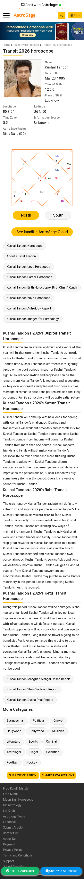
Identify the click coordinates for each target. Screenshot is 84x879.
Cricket (58, 720)
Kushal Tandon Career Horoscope (29, 277)
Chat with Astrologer (40, 5)
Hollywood (14, 731)
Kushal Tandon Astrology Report (29, 308)
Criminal (51, 741)
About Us (9, 839)
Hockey (31, 762)
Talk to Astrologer (22, 871)
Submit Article (13, 827)
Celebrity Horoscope (26, 44)
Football (12, 762)
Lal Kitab (9, 811)
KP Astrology (12, 805)
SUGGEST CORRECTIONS (58, 775)
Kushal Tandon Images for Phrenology (33, 319)
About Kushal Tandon (21, 256)
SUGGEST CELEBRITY (23, 775)
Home (6, 44)
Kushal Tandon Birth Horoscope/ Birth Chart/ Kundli (42, 287)
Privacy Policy (12, 850)
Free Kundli (10, 794)
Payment (9, 844)
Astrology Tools (14, 816)
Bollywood (36, 731)
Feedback (10, 822)
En (76, 15)
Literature (13, 741)
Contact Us (11, 833)
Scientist (52, 752)
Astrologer (14, 752)
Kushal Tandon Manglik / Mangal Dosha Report (39, 679)
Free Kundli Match (15, 788)
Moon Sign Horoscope (18, 799)
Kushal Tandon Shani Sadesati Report (32, 689)
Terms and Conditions (18, 855)
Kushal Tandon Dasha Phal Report (30, 700)
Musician (58, 731)
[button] (6, 31)
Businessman (15, 720)
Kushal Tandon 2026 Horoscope (28, 298)
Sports (33, 741)
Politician (39, 720)
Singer (33, 752)
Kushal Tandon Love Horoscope (28, 267)
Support (8, 861)
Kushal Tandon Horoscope (25, 246)
